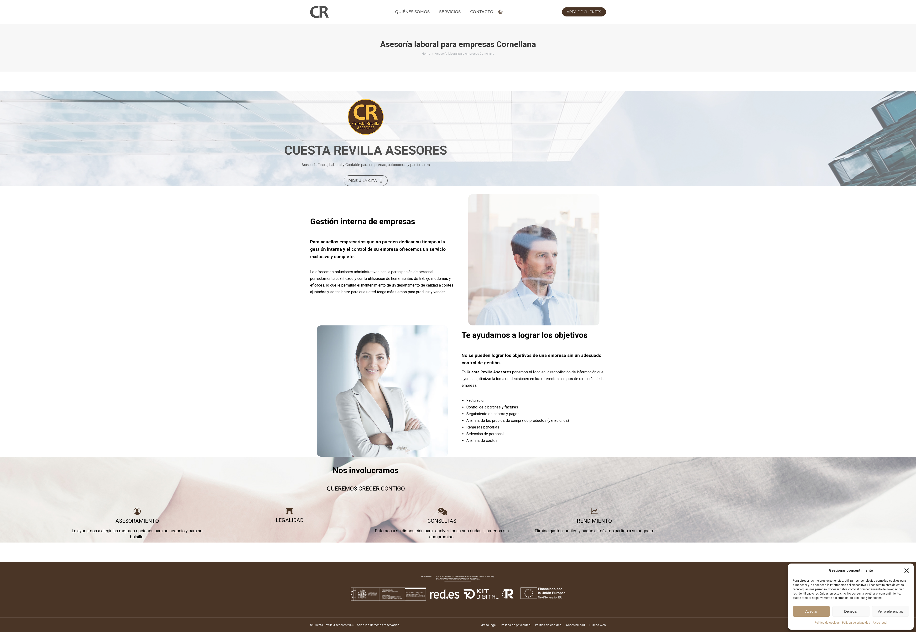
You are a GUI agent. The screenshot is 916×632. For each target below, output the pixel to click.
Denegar (851, 611)
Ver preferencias (890, 611)
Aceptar (811, 611)
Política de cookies (827, 622)
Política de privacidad (856, 622)
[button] (906, 570)
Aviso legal (880, 622)
